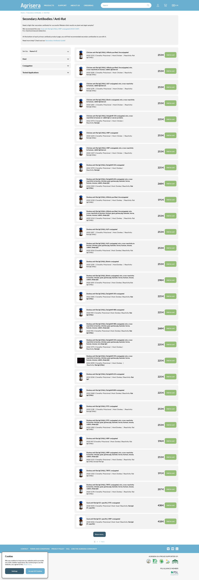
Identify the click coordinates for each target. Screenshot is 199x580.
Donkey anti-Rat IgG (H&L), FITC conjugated (102, 406)
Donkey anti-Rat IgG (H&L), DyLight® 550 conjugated (105, 165)
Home (23, 13)
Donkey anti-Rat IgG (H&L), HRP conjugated (102, 438)
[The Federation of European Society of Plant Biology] (155, 561)
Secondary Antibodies (34, 13)
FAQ (67, 549)
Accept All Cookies (35, 571)
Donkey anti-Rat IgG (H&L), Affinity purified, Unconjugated (107, 197)
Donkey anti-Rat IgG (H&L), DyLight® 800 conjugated (105, 390)
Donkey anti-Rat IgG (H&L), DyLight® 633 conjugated (105, 374)
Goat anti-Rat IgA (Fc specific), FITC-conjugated (103, 503)
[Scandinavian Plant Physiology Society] (175, 561)
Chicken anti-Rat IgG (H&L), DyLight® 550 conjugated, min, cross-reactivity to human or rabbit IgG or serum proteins (109, 117)
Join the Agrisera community (84, 549)
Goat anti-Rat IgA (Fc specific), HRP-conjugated (103, 519)
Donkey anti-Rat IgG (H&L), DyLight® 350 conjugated (105, 294)
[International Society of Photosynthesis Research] (168, 561)
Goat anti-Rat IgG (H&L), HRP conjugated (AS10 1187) (60, 29)
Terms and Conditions (40, 549)
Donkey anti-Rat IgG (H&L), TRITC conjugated (102, 471)
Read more (27, 564)
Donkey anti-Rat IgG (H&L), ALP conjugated (101, 229)
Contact (24, 549)
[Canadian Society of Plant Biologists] (161, 561)
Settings (14, 571)
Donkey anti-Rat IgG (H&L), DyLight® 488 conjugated (105, 310)
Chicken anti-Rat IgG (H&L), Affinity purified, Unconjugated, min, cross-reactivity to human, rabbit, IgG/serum (109, 68)
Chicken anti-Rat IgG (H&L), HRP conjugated (102, 133)
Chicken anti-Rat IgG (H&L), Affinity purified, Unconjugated (107, 52)
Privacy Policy (57, 549)
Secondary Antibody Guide (55, 40)
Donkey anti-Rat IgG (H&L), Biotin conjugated (102, 261)
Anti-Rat (47, 13)
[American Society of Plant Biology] (148, 561)
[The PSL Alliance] (174, 573)
